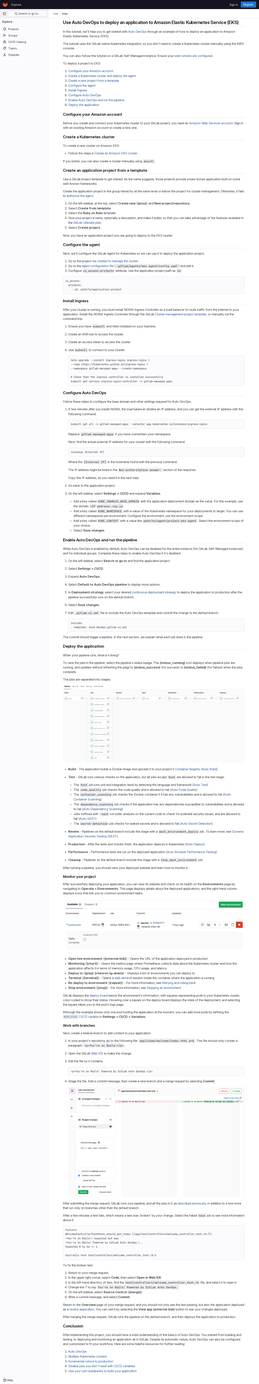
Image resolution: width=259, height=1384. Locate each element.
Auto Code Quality (183, 790)
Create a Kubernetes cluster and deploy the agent (102, 76)
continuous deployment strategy (154, 592)
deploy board (99, 995)
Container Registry (187, 769)
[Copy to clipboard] (240, 281)
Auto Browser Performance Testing (191, 852)
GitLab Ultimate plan (87, 223)
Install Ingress (77, 90)
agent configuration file (98, 266)
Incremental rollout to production (90, 1361)
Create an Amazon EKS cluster (116, 153)
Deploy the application (83, 105)
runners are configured (196, 56)
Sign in (233, 4)
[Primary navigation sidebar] (5, 14)
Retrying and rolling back (179, 983)
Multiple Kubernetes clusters (87, 1356)
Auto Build (209, 769)
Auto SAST (87, 819)
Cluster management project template (180, 314)
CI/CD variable (81, 1017)
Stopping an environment (164, 988)
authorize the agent (80, 196)
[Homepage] (5, 5)
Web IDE (97, 1053)
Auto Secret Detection (196, 823)
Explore (16, 4)
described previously (192, 1203)
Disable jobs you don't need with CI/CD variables (101, 1366)
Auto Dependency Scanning (102, 809)
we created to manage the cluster (115, 261)
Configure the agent (81, 85)
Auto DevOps (137, 31)
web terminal (123, 978)
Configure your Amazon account (90, 71)
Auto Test (200, 785)
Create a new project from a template (93, 80)
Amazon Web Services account (211, 123)
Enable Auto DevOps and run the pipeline (96, 100)
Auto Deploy (195, 844)
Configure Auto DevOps (84, 95)
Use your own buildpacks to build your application (102, 1371)
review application (81, 1309)
